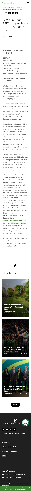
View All (15, 405)
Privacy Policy (5, 485)
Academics (6, 442)
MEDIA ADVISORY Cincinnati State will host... (14, 474)
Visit (11, 433)
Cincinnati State (6, 7)
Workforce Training (9, 451)
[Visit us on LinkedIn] (14, 429)
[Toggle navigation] (28, 2)
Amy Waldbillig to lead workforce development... (15, 483)
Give (23, 433)
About (4, 456)
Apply (17, 433)
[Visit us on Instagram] (10, 429)
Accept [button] (23, 489)
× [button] (29, 487)
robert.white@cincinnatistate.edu (15, 73)
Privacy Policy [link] (16, 489)
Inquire (4, 433)
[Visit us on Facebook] (3, 429)
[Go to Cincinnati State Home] (11, 421)
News (12, 7)
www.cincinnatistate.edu (12, 221)
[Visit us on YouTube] (7, 429)
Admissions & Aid (9, 447)
